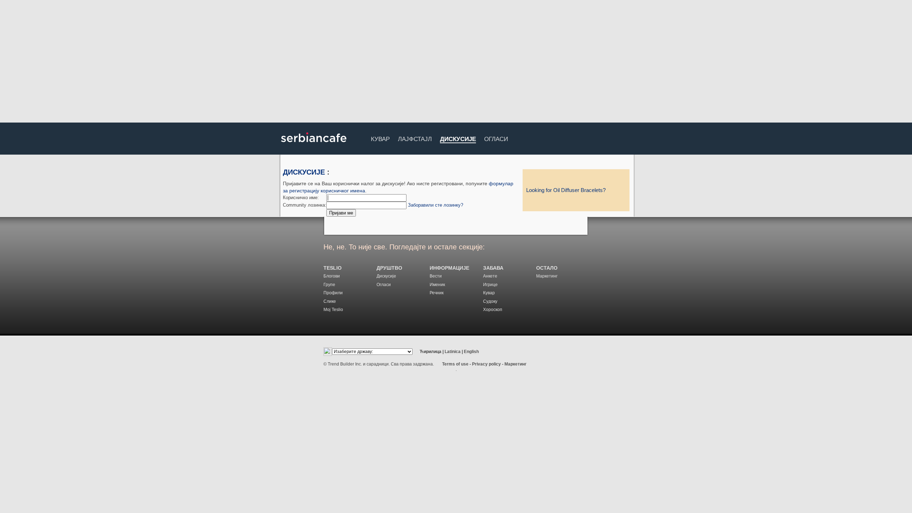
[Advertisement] (456, 62)
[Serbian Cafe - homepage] (314, 144)
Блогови (331, 276)
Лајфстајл (415, 138)
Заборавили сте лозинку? (435, 205)
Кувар (380, 138)
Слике (329, 301)
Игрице (490, 284)
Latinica (453, 351)
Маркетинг (547, 276)
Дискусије (458, 139)
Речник (437, 292)
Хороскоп (492, 309)
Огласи (496, 138)
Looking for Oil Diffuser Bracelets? (566, 190)
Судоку (490, 301)
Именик (437, 284)
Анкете (490, 276)
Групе (329, 284)
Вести (436, 276)
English (471, 351)
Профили (333, 292)
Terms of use (455, 364)
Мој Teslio (333, 309)
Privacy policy (486, 364)
